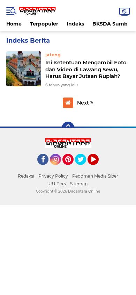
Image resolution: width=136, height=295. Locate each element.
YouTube (98, 168)
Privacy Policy (53, 176)
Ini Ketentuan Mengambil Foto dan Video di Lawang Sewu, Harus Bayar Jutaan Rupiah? (86, 69)
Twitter (83, 168)
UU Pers (57, 183)
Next (83, 103)
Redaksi (26, 176)
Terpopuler (44, 24)
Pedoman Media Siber (95, 176)
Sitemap (79, 183)
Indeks (75, 24)
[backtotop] (68, 128)
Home (14, 24)
